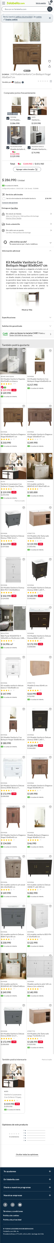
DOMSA (5, 74)
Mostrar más (27, 310)
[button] (27, 9)
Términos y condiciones (13, 1211)
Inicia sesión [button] (41, 3)
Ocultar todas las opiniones (27, 1154)
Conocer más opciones (10, 203)
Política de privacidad (12, 1220)
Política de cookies (11, 1215)
